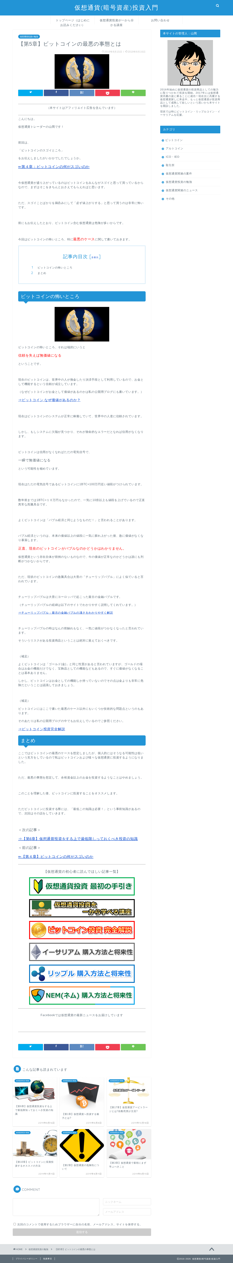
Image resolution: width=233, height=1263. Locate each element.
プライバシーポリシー (26, 1259)
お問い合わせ (160, 20)
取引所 (170, 165)
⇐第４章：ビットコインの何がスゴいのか (54, 167)
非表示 (95, 257)
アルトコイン (174, 148)
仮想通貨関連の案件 (179, 173)
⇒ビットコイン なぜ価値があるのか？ (49, 400)
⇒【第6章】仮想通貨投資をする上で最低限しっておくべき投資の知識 (78, 839)
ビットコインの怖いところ (54, 267)
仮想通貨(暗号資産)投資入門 (116, 7)
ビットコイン (174, 140)
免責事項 (47, 1259)
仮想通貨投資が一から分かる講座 (117, 21)
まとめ (41, 273)
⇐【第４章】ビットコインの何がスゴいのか (55, 857)
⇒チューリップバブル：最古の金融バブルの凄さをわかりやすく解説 (65, 612)
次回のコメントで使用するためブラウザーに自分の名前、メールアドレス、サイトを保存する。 (80, 1224)
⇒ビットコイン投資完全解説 (41, 729)
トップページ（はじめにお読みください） (73, 21)
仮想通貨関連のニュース (182, 190)
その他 (170, 198)
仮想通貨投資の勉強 (29, 36)
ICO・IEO (172, 156)
